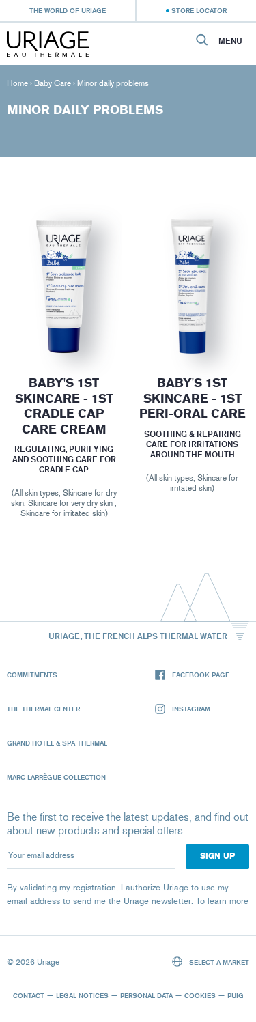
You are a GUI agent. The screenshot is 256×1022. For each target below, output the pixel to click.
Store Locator (199, 10)
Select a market (218, 962)
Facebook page (200, 674)
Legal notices (82, 995)
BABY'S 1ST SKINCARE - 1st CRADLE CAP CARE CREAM (64, 406)
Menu (230, 41)
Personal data (146, 995)
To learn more (222, 901)
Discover (63, 321)
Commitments (32, 674)
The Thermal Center (43, 709)
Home (17, 83)
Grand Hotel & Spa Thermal (57, 743)
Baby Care (52, 83)
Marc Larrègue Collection (56, 777)
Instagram (191, 709)
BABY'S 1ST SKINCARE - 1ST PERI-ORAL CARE (192, 398)
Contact (28, 995)
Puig (235, 995)
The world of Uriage (67, 10)
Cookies (200, 995)
